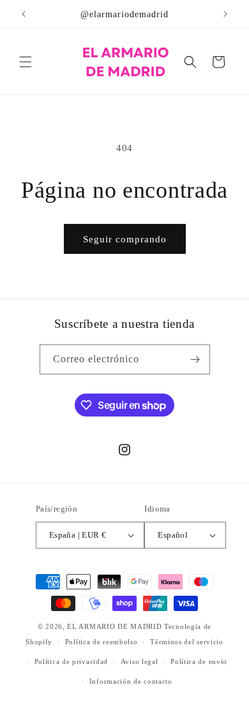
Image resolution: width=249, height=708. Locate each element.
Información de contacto (130, 681)
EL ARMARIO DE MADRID (115, 626)
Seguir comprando (125, 239)
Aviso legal (139, 661)
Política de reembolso (101, 641)
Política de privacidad (71, 661)
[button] (25, 62)
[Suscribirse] (195, 359)
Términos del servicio (186, 641)
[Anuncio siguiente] (225, 14)
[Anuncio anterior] (24, 14)
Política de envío (198, 661)
